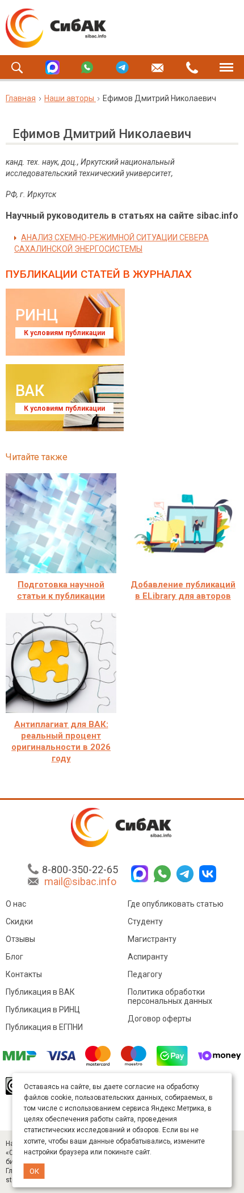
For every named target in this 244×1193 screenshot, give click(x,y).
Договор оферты (159, 1018)
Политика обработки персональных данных (170, 996)
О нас (16, 903)
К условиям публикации (64, 333)
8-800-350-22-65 (80, 869)
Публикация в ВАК (40, 991)
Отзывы (20, 939)
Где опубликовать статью (176, 903)
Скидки (19, 921)
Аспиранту (148, 956)
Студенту (145, 921)
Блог (14, 956)
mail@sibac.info (80, 881)
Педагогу (145, 974)
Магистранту (152, 939)
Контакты (24, 974)
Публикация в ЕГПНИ (44, 1027)
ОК (34, 1171)
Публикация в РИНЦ (43, 1009)
